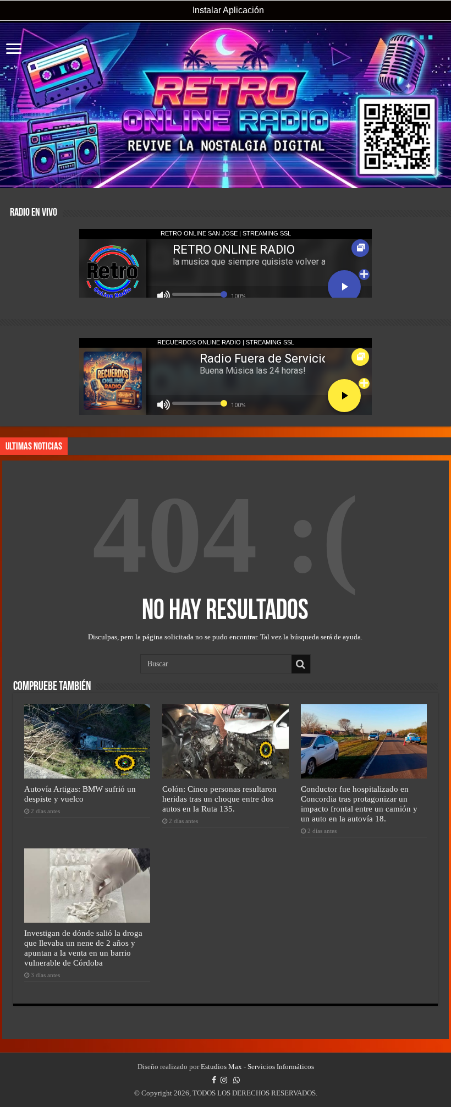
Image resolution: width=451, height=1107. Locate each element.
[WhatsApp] (236, 1080)
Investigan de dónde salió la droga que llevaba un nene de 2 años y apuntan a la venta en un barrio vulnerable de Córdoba (83, 947)
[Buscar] (301, 664)
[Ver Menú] (14, 50)
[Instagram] (223, 1080)
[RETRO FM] (225, 105)
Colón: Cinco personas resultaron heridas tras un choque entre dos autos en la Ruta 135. (219, 798)
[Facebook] (214, 1080)
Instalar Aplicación (227, 10)
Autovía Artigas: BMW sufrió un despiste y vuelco (80, 793)
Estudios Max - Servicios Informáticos (257, 1066)
